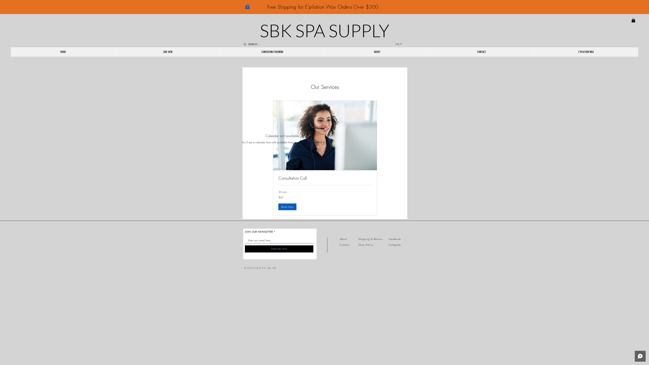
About (343, 239)
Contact (345, 245)
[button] (247, 6)
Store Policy (365, 245)
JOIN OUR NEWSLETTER (259, 231)
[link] (633, 20)
